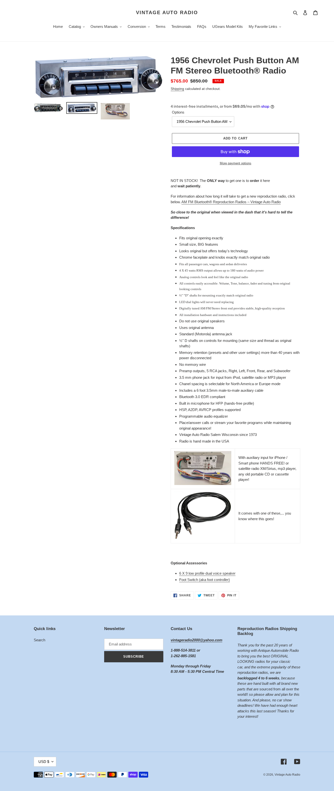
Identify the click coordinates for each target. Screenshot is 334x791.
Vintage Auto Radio (167, 12)
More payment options (235, 163)
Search (39, 640)
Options (178, 112)
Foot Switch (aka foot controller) (204, 580)
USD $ (43, 761)
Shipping (177, 89)
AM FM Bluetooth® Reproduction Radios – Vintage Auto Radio (231, 202)
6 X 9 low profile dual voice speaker (207, 573)
